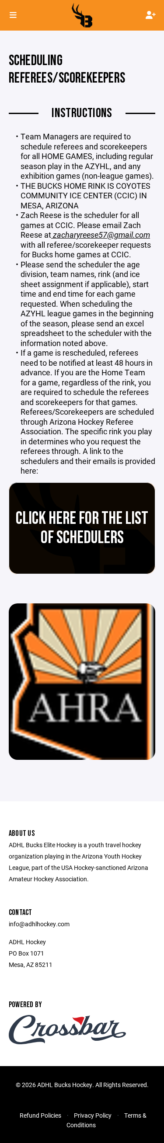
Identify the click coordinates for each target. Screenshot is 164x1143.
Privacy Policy (93, 1115)
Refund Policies (40, 1115)
